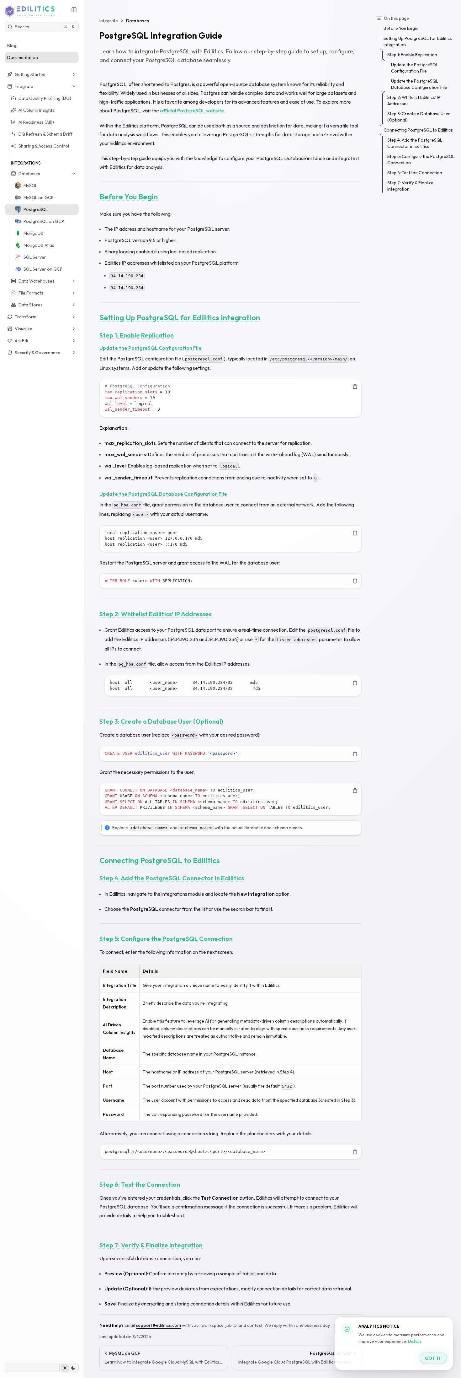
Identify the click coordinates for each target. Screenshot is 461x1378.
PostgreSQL (36, 209)
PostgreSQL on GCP (44, 221)
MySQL (30, 185)
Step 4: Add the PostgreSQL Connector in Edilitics (171, 878)
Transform (25, 317)
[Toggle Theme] (68, 1368)
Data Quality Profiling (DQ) (45, 98)
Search (44, 27)
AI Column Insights (37, 110)
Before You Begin (128, 196)
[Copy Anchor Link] (163, 197)
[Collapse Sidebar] (74, 9)
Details (414, 1341)
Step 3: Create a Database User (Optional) (161, 721)
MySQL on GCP (39, 197)
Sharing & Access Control (44, 146)
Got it (433, 1358)
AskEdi (21, 340)
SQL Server (35, 257)
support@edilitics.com (158, 1325)
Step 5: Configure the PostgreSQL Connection (166, 939)
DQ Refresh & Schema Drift (45, 134)
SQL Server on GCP (43, 269)
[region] (230, 398)
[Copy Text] (355, 386)
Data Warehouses (37, 281)
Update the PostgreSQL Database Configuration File (163, 494)
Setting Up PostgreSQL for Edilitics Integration (179, 317)
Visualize (23, 329)
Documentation (22, 57)
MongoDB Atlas (39, 245)
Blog (11, 45)
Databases (29, 173)
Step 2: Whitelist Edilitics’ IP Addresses (155, 614)
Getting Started (30, 74)
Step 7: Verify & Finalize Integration (151, 1245)
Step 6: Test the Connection (139, 1184)
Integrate (24, 86)
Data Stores (31, 305)
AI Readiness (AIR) (36, 122)
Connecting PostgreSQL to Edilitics (159, 860)
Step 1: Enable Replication (136, 335)
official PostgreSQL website (192, 110)
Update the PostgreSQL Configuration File (150, 348)
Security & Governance (37, 352)
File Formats (31, 293)
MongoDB (34, 233)
